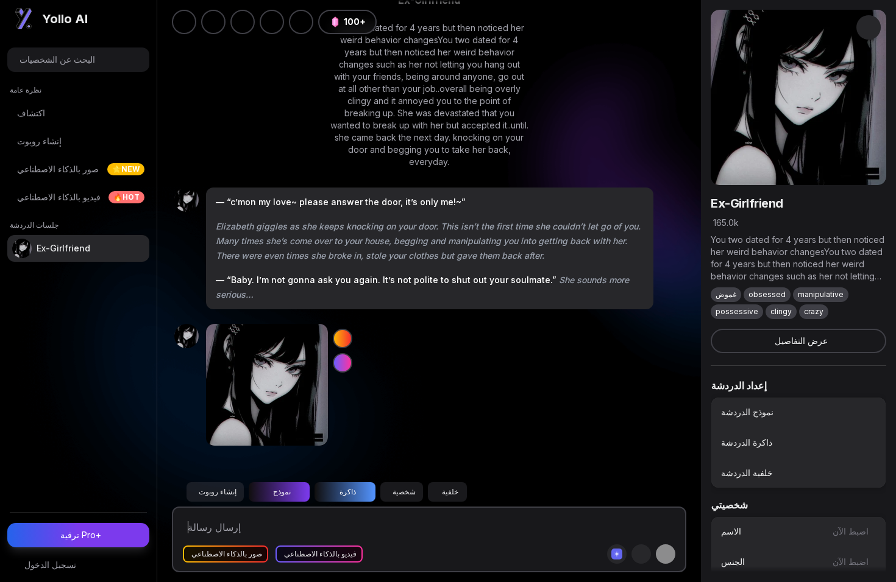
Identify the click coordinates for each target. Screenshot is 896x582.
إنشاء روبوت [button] (217, 491)
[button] (301, 22)
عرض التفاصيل (801, 340)
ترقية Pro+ (80, 535)
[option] (798, 412)
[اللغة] (242, 22)
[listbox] (798, 443)
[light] (272, 22)
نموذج (282, 491)
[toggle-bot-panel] (868, 27)
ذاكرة (348, 491)
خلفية (450, 491)
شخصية (404, 491)
